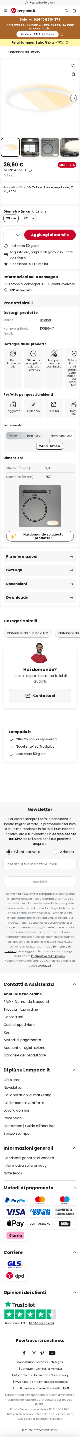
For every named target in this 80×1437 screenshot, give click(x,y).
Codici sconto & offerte (24, 1102)
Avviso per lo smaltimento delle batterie (41, 1382)
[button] (10, 147)
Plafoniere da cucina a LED (27, 633)
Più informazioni (21, 556)
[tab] (40, 1020)
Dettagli (14, 570)
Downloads (17, 597)
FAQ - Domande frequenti (26, 1001)
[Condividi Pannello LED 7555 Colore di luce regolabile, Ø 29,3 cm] (73, 74)
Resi (7, 1032)
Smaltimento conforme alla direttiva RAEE (41, 1388)
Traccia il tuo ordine (21, 1009)
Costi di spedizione (20, 1024)
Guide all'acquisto (40, 1125)
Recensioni (16, 583)
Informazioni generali (28, 1148)
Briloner (45, 320)
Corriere (13, 1252)
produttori (44, 965)
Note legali (13, 1173)
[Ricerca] (66, 10)
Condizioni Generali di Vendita (41, 1369)
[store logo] (25, 10)
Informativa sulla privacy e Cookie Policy (41, 1375)
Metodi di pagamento (22, 1039)
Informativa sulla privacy (48, 956)
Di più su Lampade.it (27, 1070)
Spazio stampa (17, 1133)
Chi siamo (12, 1079)
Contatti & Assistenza (29, 984)
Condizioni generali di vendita (29, 1157)
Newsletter (13, 1087)
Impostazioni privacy (31, 1362)
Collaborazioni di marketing (27, 1095)
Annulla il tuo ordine (23, 994)
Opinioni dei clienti (25, 1292)
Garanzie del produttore (25, 1055)
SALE (37, 34)
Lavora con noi (16, 1110)
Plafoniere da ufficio (24, 52)
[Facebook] (27, 1353)
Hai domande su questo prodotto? (43, 536)
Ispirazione (13, 1125)
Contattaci (13, 1016)
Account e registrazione (24, 1047)
